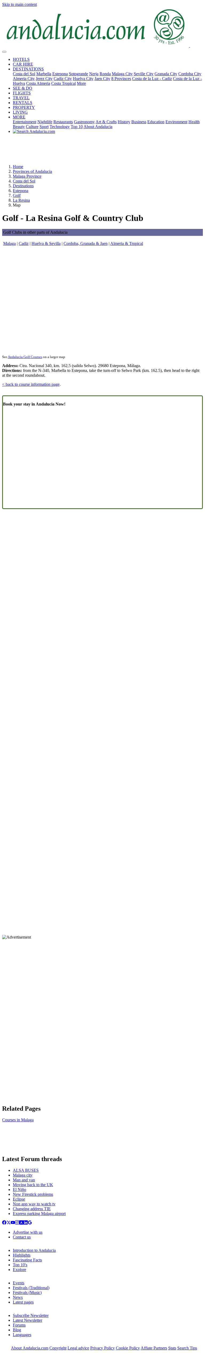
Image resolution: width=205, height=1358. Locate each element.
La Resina (21, 200)
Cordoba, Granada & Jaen (86, 243)
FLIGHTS (22, 93)
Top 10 (77, 126)
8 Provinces (121, 78)
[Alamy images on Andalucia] (21, 1223)
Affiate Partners (154, 1348)
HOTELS (21, 59)
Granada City (166, 74)
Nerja (93, 74)
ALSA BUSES (26, 1170)
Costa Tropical (63, 83)
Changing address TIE (32, 1208)
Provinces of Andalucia (32, 171)
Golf (17, 195)
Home (18, 166)
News (18, 1297)
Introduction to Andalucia (34, 1250)
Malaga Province (27, 176)
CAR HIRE (23, 64)
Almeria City (24, 78)
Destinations (23, 186)
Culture (32, 126)
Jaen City (102, 78)
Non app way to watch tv (34, 1204)
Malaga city (23, 1175)
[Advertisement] (102, 151)
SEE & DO (22, 88)
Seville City (143, 74)
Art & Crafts (106, 122)
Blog (17, 1330)
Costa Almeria (38, 83)
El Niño (19, 1189)
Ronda (105, 74)
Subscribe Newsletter (31, 1315)
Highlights (21, 1255)
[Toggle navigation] (4, 52)
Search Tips (187, 1348)
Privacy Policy (102, 1348)
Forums (19, 1325)
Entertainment (24, 122)
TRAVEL (21, 98)
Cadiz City (63, 78)
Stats (172, 1348)
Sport (44, 126)
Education (155, 122)
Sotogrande (78, 74)
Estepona (60, 74)
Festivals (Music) (27, 1292)
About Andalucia (98, 126)
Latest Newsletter (27, 1320)
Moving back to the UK (33, 1184)
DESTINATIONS (28, 69)
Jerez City (44, 78)
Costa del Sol (24, 74)
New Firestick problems (33, 1194)
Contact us (22, 1237)
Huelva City (83, 78)
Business (138, 122)
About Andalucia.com (29, 1348)
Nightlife (44, 122)
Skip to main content (19, 4)
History (124, 122)
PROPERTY (24, 107)
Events (18, 1283)
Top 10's (20, 1264)
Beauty (19, 126)
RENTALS (22, 102)
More (81, 83)
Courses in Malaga (18, 1120)
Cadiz (24, 243)
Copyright (57, 1348)
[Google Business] (30, 1223)
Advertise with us (27, 1232)
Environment (176, 122)
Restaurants (63, 122)
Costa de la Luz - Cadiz (152, 78)
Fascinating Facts (27, 1260)
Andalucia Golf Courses (25, 357)
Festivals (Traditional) (31, 1287)
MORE (19, 117)
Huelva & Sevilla (46, 243)
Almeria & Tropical (126, 243)
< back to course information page (31, 384)
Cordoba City (189, 74)
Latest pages (23, 1302)
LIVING (20, 112)
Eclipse (19, 1199)
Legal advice (78, 1348)
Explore (19, 1269)
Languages (22, 1334)
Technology (60, 126)
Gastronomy (84, 122)
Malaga (9, 243)
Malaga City (122, 74)
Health (194, 122)
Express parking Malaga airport (39, 1213)
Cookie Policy (128, 1348)
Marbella (43, 74)
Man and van (24, 1180)
